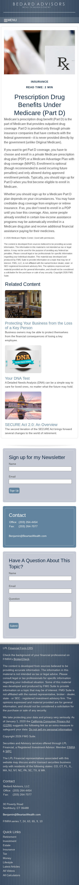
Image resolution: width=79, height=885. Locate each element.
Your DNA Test (17, 378)
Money (7, 858)
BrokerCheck (21, 659)
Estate (7, 845)
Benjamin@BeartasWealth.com (28, 535)
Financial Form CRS (20, 648)
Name (12, 463)
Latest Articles (11, 866)
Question (14, 598)
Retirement (9, 836)
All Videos (9, 870)
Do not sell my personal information (50, 729)
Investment (9, 841)
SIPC (8, 751)
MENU (12, 20)
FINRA (71, 747)
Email (12, 476)
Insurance (9, 849)
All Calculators (11, 875)
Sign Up (14, 490)
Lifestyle (8, 862)
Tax (5, 853)
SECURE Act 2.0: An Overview (31, 425)
